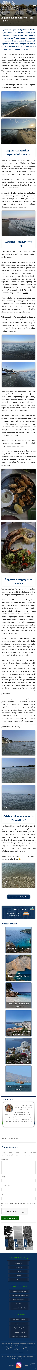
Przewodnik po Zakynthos (18, 897)
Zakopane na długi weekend (19, 1296)
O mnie (26, 1365)
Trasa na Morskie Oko (19, 1308)
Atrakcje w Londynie (19, 1320)
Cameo (25, 293)
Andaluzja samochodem (19, 1336)
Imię (3, 1177)
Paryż (18, 1280)
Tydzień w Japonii (19, 1332)
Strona (3, 1194)
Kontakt (11, 1365)
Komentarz (5, 1159)
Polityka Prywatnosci (18, 1359)
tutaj (6, 1124)
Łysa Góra (19, 1304)
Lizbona (18, 1271)
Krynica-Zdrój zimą (19, 1300)
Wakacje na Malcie (19, 1324)
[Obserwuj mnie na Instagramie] (19, 1365)
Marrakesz (18, 1263)
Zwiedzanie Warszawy (19, 1291)
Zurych (18, 1276)
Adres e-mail (6, 1185)
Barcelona (18, 1267)
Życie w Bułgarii (19, 1328)
